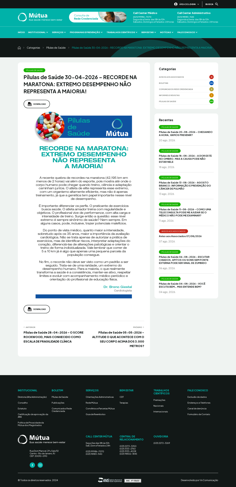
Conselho (23, 402)
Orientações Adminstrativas (100, 397)
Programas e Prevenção (85, 32)
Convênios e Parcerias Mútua (100, 408)
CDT (122, 397)
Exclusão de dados (197, 397)
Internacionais (160, 411)
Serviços (57, 32)
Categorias (33, 47)
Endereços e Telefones (199, 402)
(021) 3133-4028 (128, 451)
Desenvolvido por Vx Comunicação (199, 480)
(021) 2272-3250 (128, 446)
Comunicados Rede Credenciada (176, 89)
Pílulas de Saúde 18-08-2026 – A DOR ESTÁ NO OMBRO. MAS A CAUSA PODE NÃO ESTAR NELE (185, 158)
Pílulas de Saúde (56, 47)
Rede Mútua (92, 402)
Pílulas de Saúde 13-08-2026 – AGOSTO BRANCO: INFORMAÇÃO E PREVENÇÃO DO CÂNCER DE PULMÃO (185, 185)
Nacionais (158, 405)
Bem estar (147, 32)
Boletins (163, 83)
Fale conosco (186, 32)
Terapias (124, 402)
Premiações (159, 400)
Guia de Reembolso (95, 414)
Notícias (165, 32)
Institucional (37, 32)
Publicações (58, 402)
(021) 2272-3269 (161, 443)
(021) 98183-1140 (185, 17)
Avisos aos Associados (171, 77)
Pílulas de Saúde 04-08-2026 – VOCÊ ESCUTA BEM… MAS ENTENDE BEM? (182, 285)
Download (39, 104)
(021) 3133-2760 (128, 448)
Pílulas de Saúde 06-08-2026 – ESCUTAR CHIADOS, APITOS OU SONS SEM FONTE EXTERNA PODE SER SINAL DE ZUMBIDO (184, 259)
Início (21, 32)
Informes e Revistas (169, 95)
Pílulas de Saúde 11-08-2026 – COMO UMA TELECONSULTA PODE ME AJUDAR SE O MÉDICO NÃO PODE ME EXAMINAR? (185, 212)
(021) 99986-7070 (142, 17)
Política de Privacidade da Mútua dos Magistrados (31, 423)
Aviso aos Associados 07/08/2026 (180, 236)
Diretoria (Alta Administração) (32, 397)
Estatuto (22, 408)
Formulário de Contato (199, 414)
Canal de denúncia (197, 408)
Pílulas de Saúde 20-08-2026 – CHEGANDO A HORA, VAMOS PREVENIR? (186, 133)
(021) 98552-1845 (128, 453)
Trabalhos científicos (121, 32)
